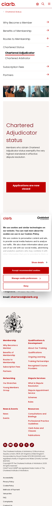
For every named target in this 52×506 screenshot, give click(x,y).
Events (6, 418)
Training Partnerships (38, 361)
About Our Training (37, 348)
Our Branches (9, 383)
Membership (9, 340)
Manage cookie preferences (24, 278)
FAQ (4, 497)
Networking (9, 378)
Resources (33, 409)
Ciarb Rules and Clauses (36, 429)
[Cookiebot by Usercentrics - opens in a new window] (37, 218)
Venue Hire (7, 493)
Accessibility (8, 478)
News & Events (10, 409)
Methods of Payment (11, 489)
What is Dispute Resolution (35, 384)
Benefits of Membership (9, 354)
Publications (34, 435)
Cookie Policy (8, 486)
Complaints (8, 501)
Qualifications (35, 352)
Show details (38, 262)
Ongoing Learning (36, 357)
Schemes (32, 397)
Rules (30, 402)
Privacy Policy (8, 482)
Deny (26, 286)
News (5, 413)
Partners (7, 371)
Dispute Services (36, 378)
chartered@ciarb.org (24, 297)
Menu (49, 4)
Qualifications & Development (36, 341)
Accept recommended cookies (26, 270)
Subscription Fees (11, 366)
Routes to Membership (9, 361)
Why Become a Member (10, 346)
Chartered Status (13, 11)
